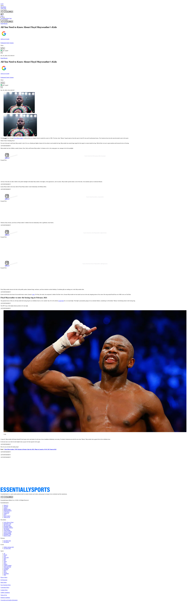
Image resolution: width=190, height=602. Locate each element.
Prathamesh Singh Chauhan (7, 42)
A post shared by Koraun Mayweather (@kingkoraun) (95, 263)
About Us (6, 505)
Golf (5, 556)
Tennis (5, 561)
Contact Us (6, 513)
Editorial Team (7, 509)
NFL (5, 560)
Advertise (6, 506)
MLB (5, 570)
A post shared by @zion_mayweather (95, 196)
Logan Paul (61, 300)
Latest (2, 3)
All (4, 553)
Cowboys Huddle (8, 531)
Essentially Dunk (8, 526)
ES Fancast (6, 542)
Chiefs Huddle (7, 530)
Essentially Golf (7, 523)
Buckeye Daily (7, 535)
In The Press (6, 512)
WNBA (5, 564)
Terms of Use (7, 517)
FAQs (5, 514)
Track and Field (7, 566)
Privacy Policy (7, 516)
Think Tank (3, 8)
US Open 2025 (7, 548)
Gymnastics (6, 568)
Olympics (6, 569)
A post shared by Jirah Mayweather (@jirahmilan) (95, 232)
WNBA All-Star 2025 (9, 547)
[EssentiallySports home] (25, 491)
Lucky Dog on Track (8, 522)
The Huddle (6, 529)
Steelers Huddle (7, 533)
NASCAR (6, 557)
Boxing (5, 23)
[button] (4, 141)
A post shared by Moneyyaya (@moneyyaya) (95, 156)
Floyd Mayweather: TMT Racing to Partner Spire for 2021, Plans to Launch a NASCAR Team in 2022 (30, 449)
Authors (5, 508)
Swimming (6, 573)
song (33, 294)
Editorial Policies (8, 510)
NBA (5, 558)
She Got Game (7, 525)
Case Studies (5, 19)
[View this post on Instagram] (95, 153)
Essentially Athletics (8, 527)
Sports (3, 17)
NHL (5, 575)
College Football (7, 565)
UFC (5, 562)
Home (2, 23)
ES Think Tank (7, 540)
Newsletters (3, 6)
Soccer (5, 572)
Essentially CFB (7, 534)
